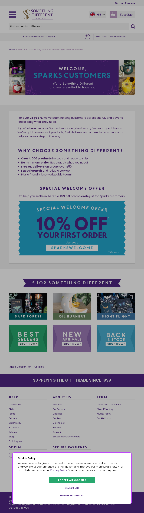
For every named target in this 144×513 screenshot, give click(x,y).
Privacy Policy (58, 470)
